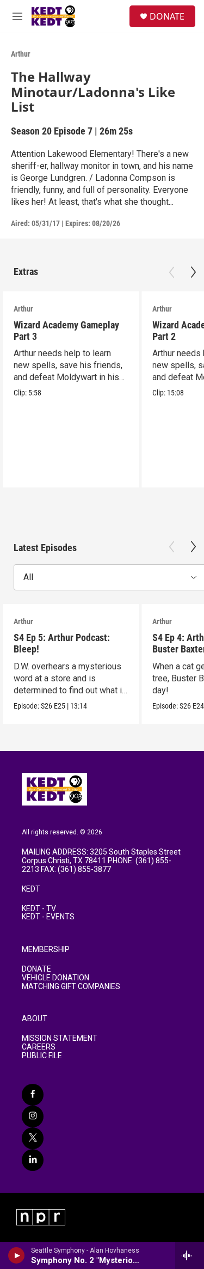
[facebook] (33, 1095)
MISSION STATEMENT (59, 1038)
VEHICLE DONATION (55, 978)
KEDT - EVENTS (48, 917)
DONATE (167, 16)
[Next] (193, 272)
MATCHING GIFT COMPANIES (71, 987)
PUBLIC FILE (42, 1056)
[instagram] (33, 1116)
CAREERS (38, 1047)
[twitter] (33, 1138)
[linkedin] (33, 1160)
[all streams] (189, 1255)
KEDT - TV (39, 909)
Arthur (20, 54)
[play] (16, 1255)
